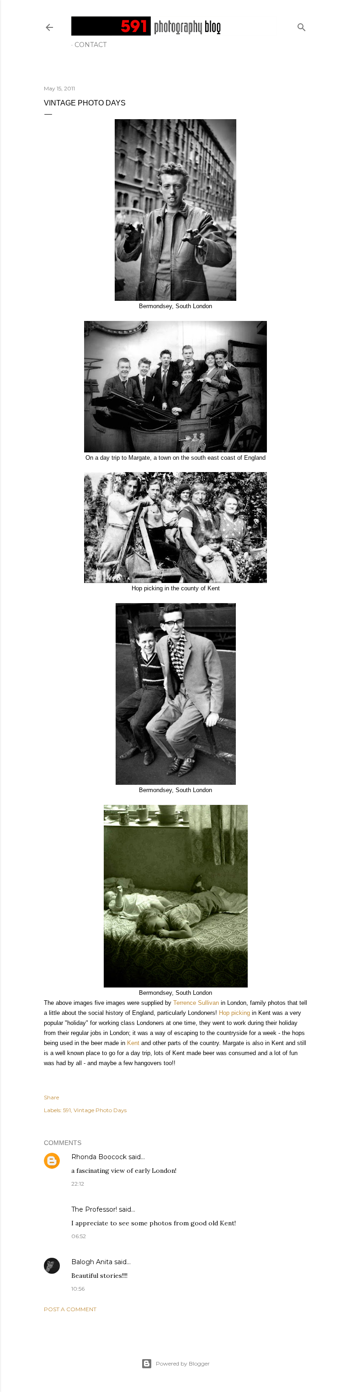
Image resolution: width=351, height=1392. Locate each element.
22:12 (77, 1183)
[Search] (301, 25)
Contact (90, 45)
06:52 (78, 1236)
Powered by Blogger (183, 1363)
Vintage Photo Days (100, 1110)
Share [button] (51, 1097)
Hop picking (234, 1012)
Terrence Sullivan (196, 1002)
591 (67, 1110)
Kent (133, 1043)
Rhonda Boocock (99, 1157)
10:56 (78, 1288)
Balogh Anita (91, 1262)
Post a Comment (70, 1309)
